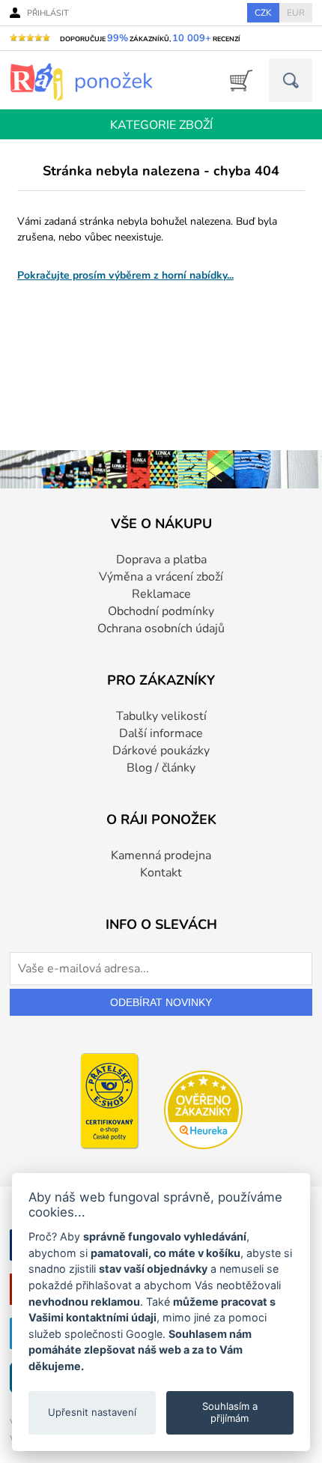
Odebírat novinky (161, 1002)
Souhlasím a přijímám (230, 1412)
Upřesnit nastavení (92, 1412)
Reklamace (161, 594)
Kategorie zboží (161, 125)
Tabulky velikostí (161, 716)
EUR (296, 13)
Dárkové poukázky (161, 750)
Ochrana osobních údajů (161, 628)
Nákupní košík (236, 80)
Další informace (161, 733)
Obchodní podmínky (161, 611)
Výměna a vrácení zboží (161, 577)
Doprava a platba (161, 559)
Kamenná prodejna (161, 855)
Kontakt (161, 872)
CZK (263, 13)
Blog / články (161, 768)
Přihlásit (48, 13)
